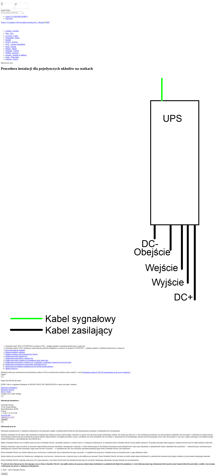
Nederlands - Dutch (12, 38)
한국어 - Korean (11, 42)
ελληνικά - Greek (11, 36)
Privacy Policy (6, 392)
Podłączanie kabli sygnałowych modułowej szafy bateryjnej (26, 360)
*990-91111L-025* (8, 417)
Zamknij (4, 419)
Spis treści (9, 18)
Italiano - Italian (11, 49)
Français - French (11, 59)
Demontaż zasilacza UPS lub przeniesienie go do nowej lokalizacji (106, 372)
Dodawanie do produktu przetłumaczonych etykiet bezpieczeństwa (29, 366)
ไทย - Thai (9, 33)
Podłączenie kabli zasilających (16, 356)
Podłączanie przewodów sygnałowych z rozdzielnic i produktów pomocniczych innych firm (38, 362)
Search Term (5, 10)
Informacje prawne (7, 390)
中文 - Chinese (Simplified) (15, 44)
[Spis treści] (2, 25)
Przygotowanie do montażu (15, 350)
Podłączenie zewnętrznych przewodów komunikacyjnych (26, 364)
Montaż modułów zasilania (15, 352)
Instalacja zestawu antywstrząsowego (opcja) (21, 354)
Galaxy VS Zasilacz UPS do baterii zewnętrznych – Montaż (22, 22)
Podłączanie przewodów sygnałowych (19, 358)
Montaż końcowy (11, 368)
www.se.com (5, 415)
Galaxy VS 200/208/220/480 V (16, 16)
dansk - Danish (10, 47)
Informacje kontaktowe (9, 388)
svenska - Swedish (12, 31)
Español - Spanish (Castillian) (16, 55)
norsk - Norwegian (12, 57)
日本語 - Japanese (12, 53)
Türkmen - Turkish (12, 51)
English (8, 40)
